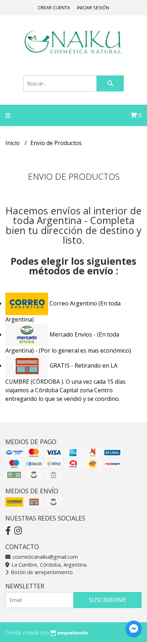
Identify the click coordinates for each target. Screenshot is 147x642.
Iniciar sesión (93, 7)
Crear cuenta (54, 7)
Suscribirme (107, 600)
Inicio (13, 143)
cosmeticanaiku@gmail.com (44, 556)
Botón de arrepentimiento (41, 572)
